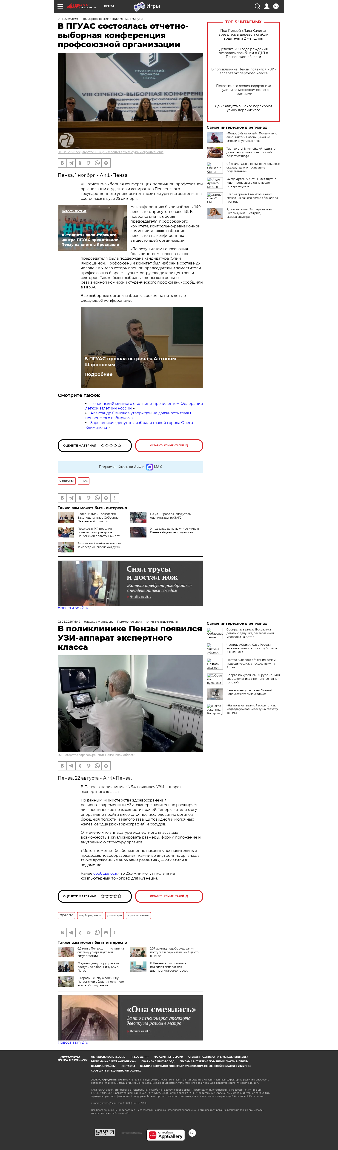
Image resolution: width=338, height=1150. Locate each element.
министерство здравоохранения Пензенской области (96, 755)
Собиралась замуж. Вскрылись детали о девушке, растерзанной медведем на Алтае (250, 633)
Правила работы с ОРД (157, 1061)
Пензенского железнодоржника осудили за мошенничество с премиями (243, 90)
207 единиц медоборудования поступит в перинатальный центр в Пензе (174, 952)
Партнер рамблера (131, 1132)
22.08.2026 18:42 (69, 621)
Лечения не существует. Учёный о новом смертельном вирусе (250, 692)
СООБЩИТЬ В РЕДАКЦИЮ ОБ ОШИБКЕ (116, 1070)
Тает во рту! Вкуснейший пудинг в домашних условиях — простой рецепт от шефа (250, 152)
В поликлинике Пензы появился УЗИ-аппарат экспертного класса (243, 71)
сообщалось (105, 873)
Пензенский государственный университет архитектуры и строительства (110, 152)
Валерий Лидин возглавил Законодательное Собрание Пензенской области (97, 517)
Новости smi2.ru (73, 608)
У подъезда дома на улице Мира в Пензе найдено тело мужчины (174, 530)
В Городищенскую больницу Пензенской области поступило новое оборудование (100, 981)
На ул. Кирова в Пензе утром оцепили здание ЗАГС (170, 515)
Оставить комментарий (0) (169, 445)
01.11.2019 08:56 (68, 18)
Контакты (128, 1066)
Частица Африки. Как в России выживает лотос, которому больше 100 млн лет (251, 648)
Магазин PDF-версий (168, 1056)
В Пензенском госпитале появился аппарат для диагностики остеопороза (169, 966)
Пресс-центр (139, 1056)
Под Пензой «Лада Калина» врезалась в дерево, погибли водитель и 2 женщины (243, 35)
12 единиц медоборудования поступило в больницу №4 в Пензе (98, 966)
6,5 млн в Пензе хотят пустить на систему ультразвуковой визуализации (100, 952)
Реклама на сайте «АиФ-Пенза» (113, 1061)
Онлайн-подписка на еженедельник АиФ (218, 1056)
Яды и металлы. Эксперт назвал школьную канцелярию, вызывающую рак (249, 213)
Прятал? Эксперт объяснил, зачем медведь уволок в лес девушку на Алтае (250, 663)
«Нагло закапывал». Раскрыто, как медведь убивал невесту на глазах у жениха (252, 709)
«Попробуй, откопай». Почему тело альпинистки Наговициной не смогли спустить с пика (251, 137)
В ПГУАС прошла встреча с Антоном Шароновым (130, 361)
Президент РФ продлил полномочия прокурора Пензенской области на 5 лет (98, 532)
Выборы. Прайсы (103, 1066)
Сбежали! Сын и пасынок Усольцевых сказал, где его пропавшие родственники (253, 167)
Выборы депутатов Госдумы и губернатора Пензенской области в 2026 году (195, 1066)
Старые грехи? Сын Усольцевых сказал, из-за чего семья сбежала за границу (252, 197)
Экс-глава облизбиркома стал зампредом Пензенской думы (99, 545)
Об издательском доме (108, 1056)
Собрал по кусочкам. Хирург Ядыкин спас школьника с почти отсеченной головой (253, 678)
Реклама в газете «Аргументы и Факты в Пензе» (214, 1061)
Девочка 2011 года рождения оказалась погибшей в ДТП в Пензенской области (243, 53)
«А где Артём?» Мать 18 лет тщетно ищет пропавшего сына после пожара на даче (251, 182)
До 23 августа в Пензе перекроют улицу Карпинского (243, 108)
